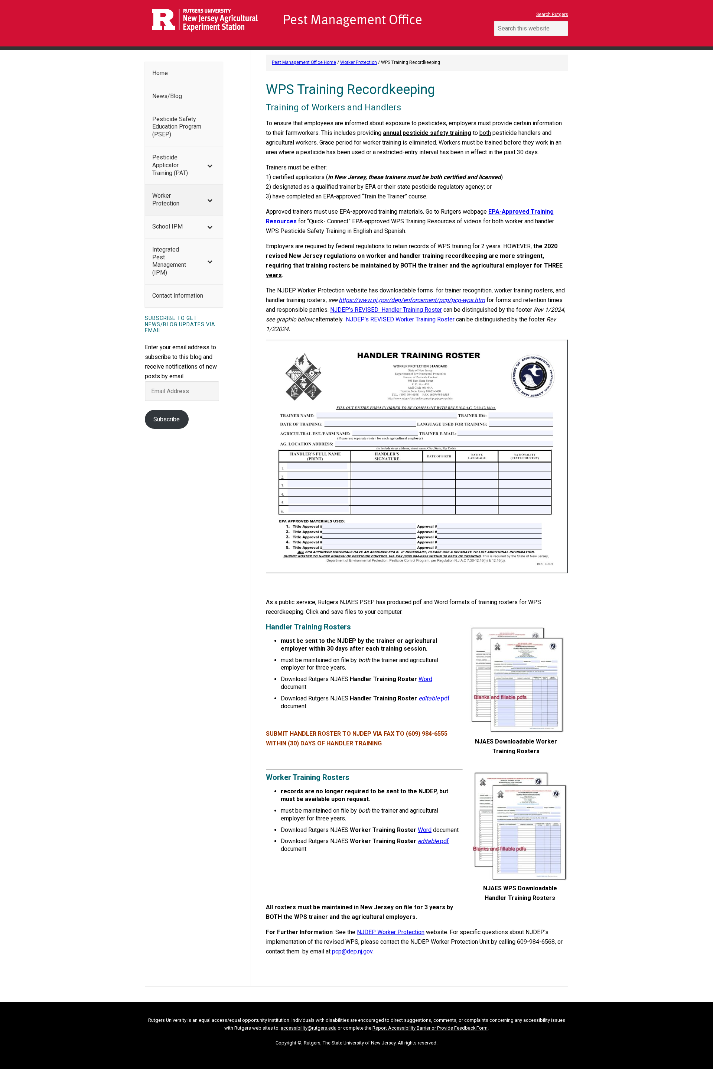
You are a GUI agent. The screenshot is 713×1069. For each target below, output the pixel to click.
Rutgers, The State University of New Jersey (349, 1043)
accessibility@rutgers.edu (308, 1028)
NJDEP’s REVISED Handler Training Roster (386, 309)
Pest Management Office (312, 23)
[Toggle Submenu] (210, 165)
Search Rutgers (552, 14)
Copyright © (289, 1043)
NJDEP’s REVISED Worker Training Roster (400, 319)
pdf (434, 698)
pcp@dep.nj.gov (352, 951)
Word (425, 679)
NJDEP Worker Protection (390, 932)
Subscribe (166, 419)
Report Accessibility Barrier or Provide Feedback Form (430, 1028)
